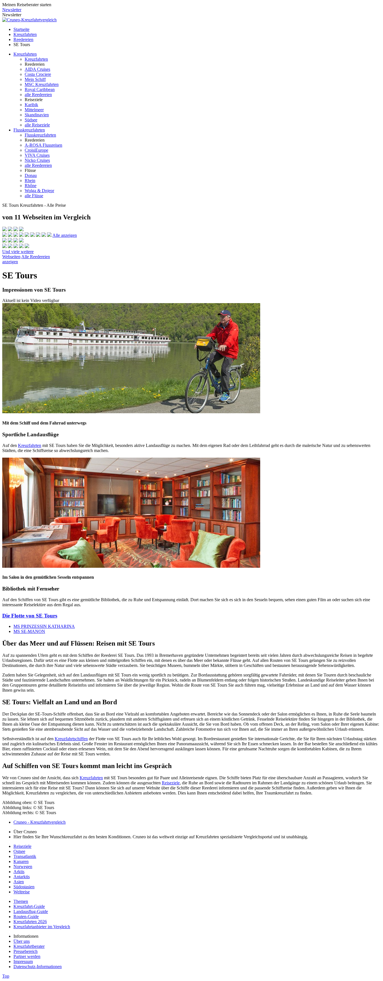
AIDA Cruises (37, 69)
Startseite (21, 29)
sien (20, 881)
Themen (20, 901)
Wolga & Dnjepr (39, 190)
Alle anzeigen (64, 235)
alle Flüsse (34, 195)
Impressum (23, 961)
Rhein (30, 180)
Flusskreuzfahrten (29, 130)
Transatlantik (24, 856)
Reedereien (23, 39)
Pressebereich (25, 951)
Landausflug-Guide (30, 911)
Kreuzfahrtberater (29, 946)
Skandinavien (37, 114)
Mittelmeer (34, 109)
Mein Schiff (35, 79)
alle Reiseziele (37, 124)
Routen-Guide (26, 916)
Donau (31, 175)
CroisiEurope (36, 150)
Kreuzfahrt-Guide (29, 906)
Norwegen (22, 866)
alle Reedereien (38, 94)
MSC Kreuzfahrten (42, 84)
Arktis (18, 871)
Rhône (30, 185)
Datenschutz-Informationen (37, 966)
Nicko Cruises (37, 160)
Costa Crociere (38, 74)
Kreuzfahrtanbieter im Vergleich (41, 926)
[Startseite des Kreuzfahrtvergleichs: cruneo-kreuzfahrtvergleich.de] (29, 19)
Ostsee (19, 851)
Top (5, 976)
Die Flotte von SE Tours (29, 616)
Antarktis (21, 876)
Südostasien (23, 886)
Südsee (31, 119)
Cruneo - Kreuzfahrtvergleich (39, 822)
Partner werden (26, 956)
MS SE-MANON (29, 631)
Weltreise (21, 891)
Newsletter (11, 9)
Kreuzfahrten (25, 34)
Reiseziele (171, 782)
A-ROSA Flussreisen (43, 145)
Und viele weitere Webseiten (18, 254)
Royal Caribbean (40, 89)
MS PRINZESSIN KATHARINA (44, 626)
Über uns (21, 941)
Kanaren (21, 861)
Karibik (31, 104)
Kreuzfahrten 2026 (30, 921)
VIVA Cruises (37, 155)
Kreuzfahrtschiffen (71, 738)
